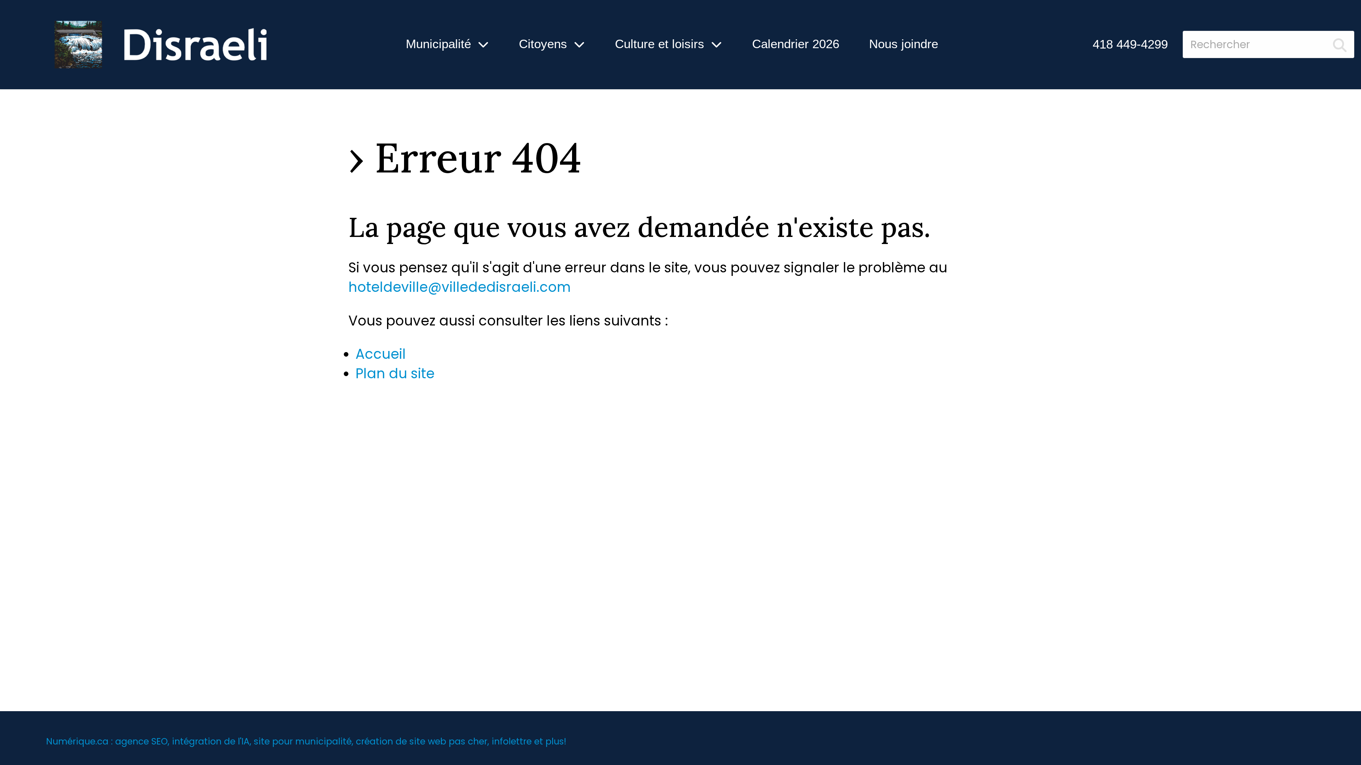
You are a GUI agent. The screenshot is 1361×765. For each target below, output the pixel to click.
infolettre (512, 741)
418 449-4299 (1130, 44)
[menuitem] (1130, 44)
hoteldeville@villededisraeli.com (459, 287)
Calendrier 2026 (795, 44)
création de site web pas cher (421, 741)
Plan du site (395, 373)
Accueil (380, 354)
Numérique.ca (77, 741)
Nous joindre (903, 44)
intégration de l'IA (211, 741)
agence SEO (141, 741)
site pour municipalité (303, 741)
